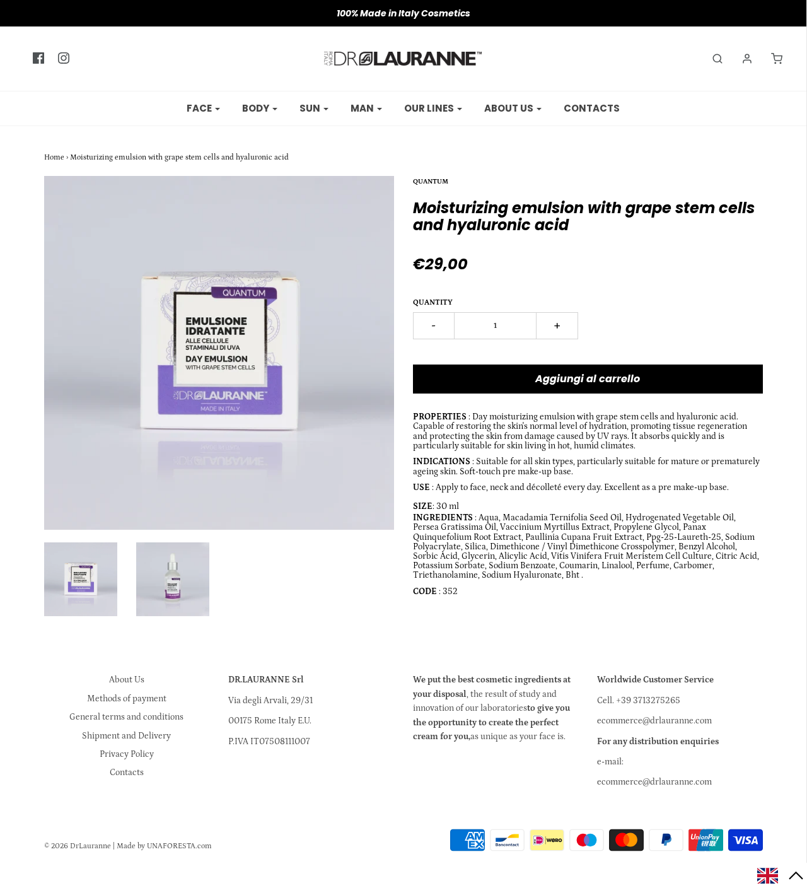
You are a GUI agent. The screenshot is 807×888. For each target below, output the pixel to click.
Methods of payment (126, 699)
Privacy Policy (127, 754)
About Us (126, 680)
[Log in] (741, 58)
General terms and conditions (126, 717)
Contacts (592, 108)
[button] (780, 875)
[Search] (711, 58)
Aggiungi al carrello (587, 378)
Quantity (433, 302)
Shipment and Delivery (126, 736)
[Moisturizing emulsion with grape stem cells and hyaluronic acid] (80, 579)
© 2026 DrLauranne (77, 846)
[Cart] (770, 58)
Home (54, 157)
